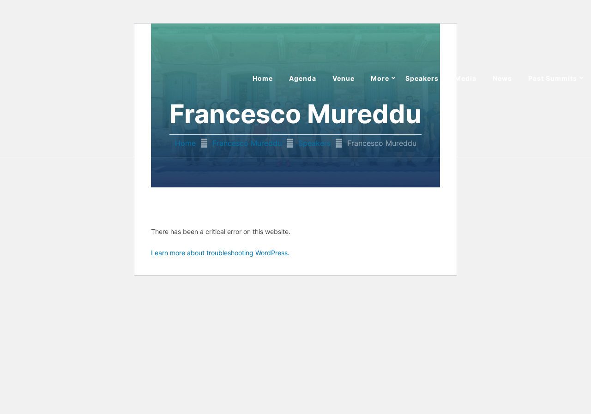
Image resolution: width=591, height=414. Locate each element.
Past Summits (552, 78)
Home (263, 78)
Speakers (422, 78)
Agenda (302, 78)
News (502, 78)
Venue (343, 78)
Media (465, 78)
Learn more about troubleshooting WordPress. (220, 253)
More (380, 78)
